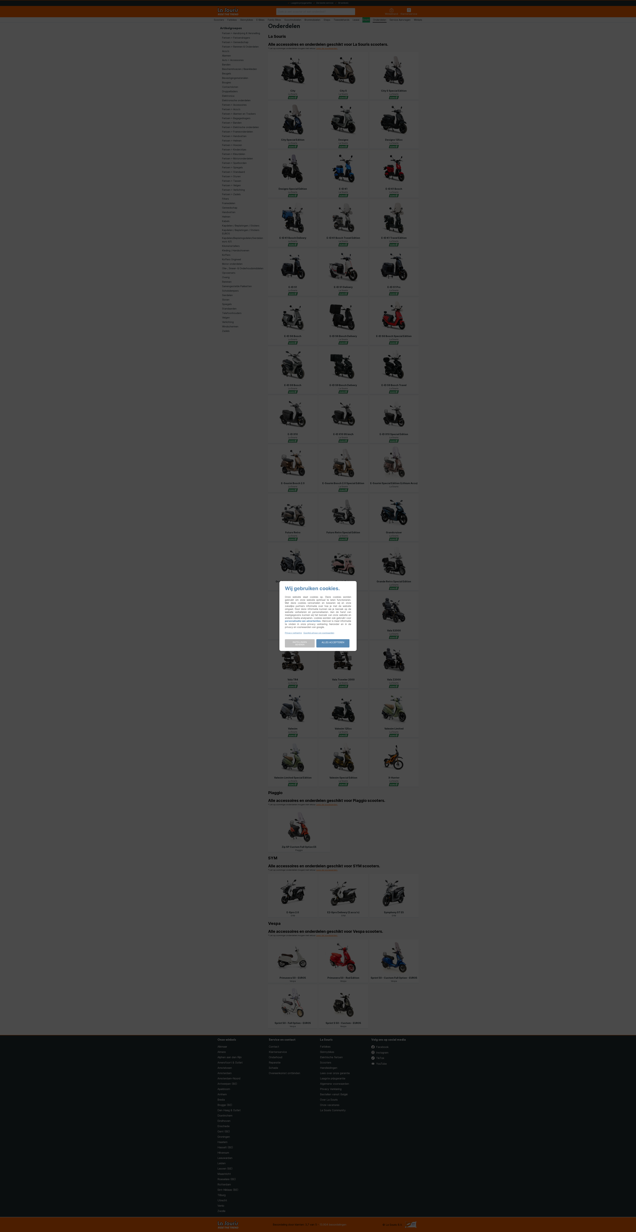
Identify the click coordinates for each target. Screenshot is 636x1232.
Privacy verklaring (293, 633)
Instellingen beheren (300, 643)
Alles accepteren (333, 642)
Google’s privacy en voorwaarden (318, 633)
